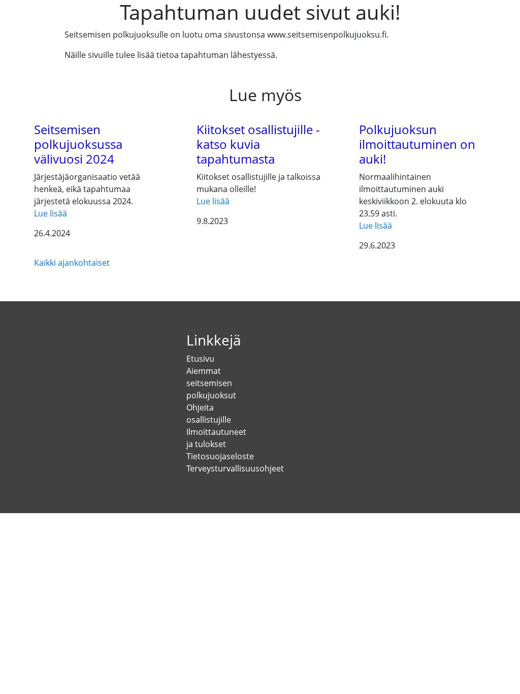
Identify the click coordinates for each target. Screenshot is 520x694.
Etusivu (200, 358)
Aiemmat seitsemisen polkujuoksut (211, 383)
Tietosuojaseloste (220, 456)
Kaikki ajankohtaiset (72, 262)
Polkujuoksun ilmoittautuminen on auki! (417, 144)
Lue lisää (50, 213)
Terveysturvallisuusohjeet (235, 468)
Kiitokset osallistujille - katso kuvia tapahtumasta (258, 144)
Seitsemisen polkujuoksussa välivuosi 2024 (78, 144)
